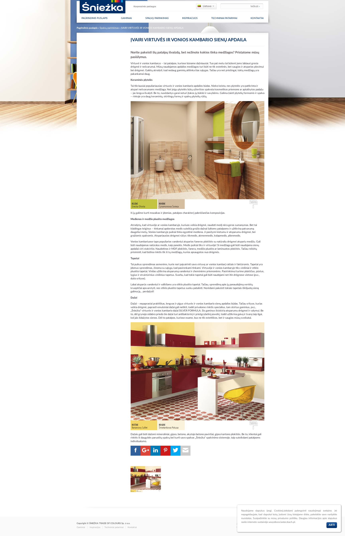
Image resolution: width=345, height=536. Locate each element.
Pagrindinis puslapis (87, 28)
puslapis (94, 18)
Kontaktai (257, 18)
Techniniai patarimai (224, 18)
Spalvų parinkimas (157, 18)
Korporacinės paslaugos (145, 6)
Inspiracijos (190, 18)
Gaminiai (126, 18)
